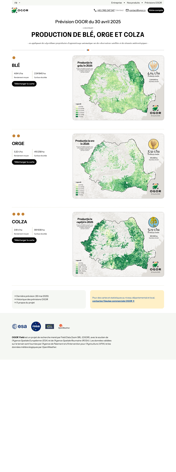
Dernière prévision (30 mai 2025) (32, 296)
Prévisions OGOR (153, 2)
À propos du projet (25, 302)
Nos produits (133, 2)
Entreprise (116, 2)
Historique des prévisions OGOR (32, 299)
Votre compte (156, 10)
